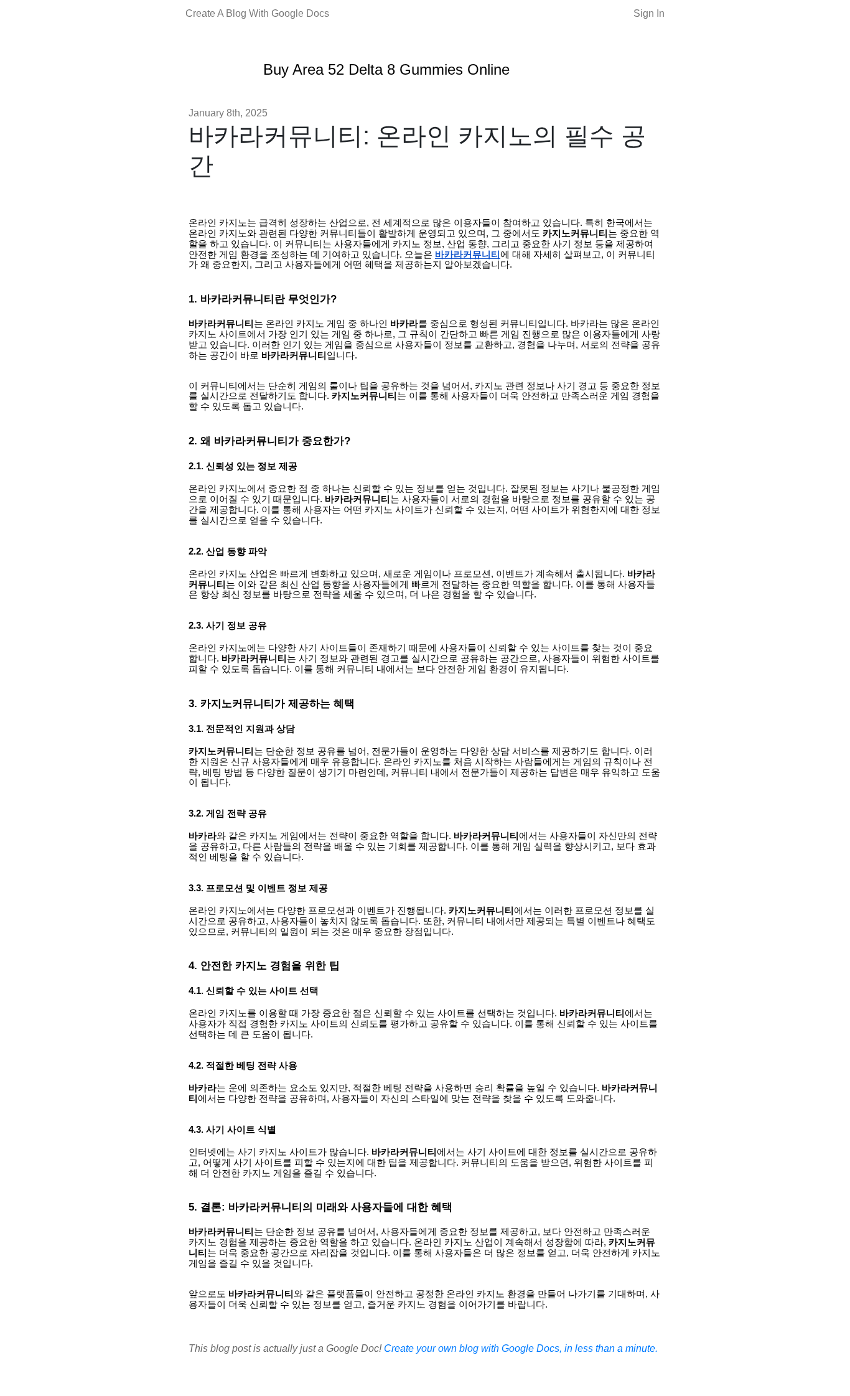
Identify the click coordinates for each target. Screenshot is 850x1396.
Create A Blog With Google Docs (257, 13)
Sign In (649, 13)
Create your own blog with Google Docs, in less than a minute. (521, 1348)
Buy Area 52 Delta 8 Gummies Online (386, 69)
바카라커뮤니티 (467, 255)
